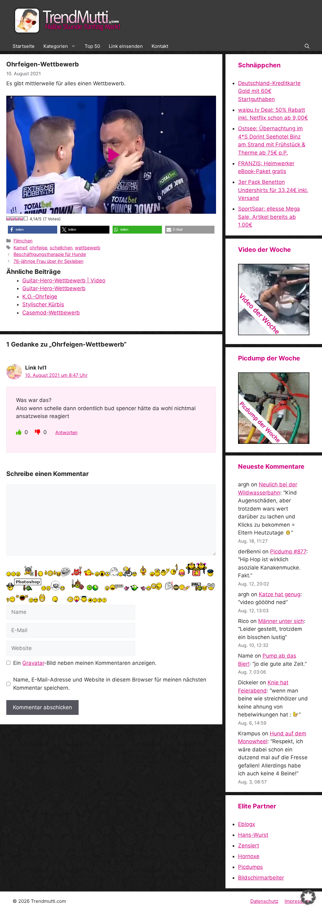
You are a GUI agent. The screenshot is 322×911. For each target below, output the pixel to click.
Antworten (66, 432)
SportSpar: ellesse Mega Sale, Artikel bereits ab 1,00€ (269, 217)
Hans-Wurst (253, 835)
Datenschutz (264, 901)
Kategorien (55, 46)
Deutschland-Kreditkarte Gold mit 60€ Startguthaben (269, 91)
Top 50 (92, 46)
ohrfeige (38, 247)
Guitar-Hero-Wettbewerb (54, 288)
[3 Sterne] (17, 218)
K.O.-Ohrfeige (39, 296)
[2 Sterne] (13, 218)
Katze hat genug (279, 594)
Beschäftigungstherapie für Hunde (50, 254)
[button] (307, 46)
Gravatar (33, 663)
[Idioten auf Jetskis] (273, 333)
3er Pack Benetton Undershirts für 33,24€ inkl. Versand (273, 190)
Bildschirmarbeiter (261, 877)
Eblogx (246, 824)
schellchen (61, 247)
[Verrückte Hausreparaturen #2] (273, 442)
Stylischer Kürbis (43, 304)
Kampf (20, 247)
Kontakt (160, 46)
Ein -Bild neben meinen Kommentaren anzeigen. (85, 663)
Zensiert (248, 845)
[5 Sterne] (26, 218)
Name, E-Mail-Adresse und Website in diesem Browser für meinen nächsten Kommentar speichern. (109, 683)
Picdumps (250, 867)
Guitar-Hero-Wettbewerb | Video (63, 280)
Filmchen (23, 240)
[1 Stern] (8, 218)
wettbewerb (87, 247)
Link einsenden (126, 46)
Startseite (24, 46)
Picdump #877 (288, 551)
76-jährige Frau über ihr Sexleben (48, 261)
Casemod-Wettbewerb (51, 312)
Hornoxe (248, 856)
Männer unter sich (281, 621)
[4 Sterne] (21, 218)
